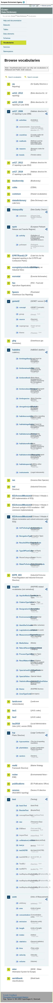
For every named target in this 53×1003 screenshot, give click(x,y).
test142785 (23, 850)
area (21, 908)
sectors (22, 756)
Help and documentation (12, 21)
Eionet (13, 16)
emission (23, 922)
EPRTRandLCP (19, 256)
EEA (13, 2)
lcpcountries (24, 742)
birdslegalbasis (24, 359)
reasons (22, 149)
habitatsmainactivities (24, 434)
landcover (17, 701)
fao (13, 283)
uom (14, 897)
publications (18, 784)
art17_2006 (17, 111)
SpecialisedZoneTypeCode (24, 670)
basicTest (23, 806)
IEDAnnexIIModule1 (21, 496)
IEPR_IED (17, 575)
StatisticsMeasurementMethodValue (24, 681)
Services (6, 47)
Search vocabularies (14, 77)
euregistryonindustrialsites (21, 267)
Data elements (8, 34)
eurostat (16, 276)
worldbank (17, 978)
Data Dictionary (22, 16)
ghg (14, 341)
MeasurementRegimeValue (24, 635)
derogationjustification (24, 407)
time (21, 948)
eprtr (14, 227)
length (21, 928)
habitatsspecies (24, 464)
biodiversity (18, 181)
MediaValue (23, 643)
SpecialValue (24, 676)
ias (13, 480)
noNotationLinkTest (24, 840)
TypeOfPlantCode (24, 551)
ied (13, 487)
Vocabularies (8, 43)
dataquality (17, 209)
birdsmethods (24, 378)
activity (22, 236)
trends (21, 155)
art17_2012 (17, 163)
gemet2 (15, 301)
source (22, 319)
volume (22, 961)
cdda (14, 187)
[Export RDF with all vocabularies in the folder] (46, 114)
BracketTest (23, 810)
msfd (14, 765)
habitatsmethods (24, 444)
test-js (21, 845)
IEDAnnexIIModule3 (21, 505)
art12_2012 (17, 93)
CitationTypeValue (24, 602)
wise (14, 969)
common (16, 194)
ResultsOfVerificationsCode (24, 543)
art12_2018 (17, 102)
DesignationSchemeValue (24, 609)
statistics (22, 942)
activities (22, 120)
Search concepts (33, 77)
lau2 (14, 717)
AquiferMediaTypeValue (24, 596)
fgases (15, 292)
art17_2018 (17, 172)
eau (20, 822)
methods (22, 141)
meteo (21, 935)
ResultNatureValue (24, 661)
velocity (22, 955)
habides (16, 350)
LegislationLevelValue (24, 630)
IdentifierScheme (24, 625)
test (14, 799)
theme (21, 689)
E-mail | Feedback (10, 995)
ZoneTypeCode (24, 694)
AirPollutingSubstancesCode (24, 528)
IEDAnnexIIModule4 (21, 516)
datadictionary (19, 200)
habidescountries (24, 416)
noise (15, 774)
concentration (24, 915)
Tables (5, 29)
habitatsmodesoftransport (24, 455)
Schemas (6, 38)
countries (23, 135)
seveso (15, 790)
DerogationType (24, 536)
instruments (24, 472)
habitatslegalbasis (24, 424)
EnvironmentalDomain (24, 617)
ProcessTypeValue (24, 654)
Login (33, 5)
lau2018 (16, 724)
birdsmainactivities (24, 368)
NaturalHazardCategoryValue (24, 648)
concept (22, 307)
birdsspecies (24, 399)
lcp (13, 733)
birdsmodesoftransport (24, 389)
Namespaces (8, 51)
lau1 (14, 710)
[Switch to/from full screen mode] (37, 5)
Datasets (6, 25)
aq (13, 84)
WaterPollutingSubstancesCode (24, 564)
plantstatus (23, 748)
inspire (15, 587)
